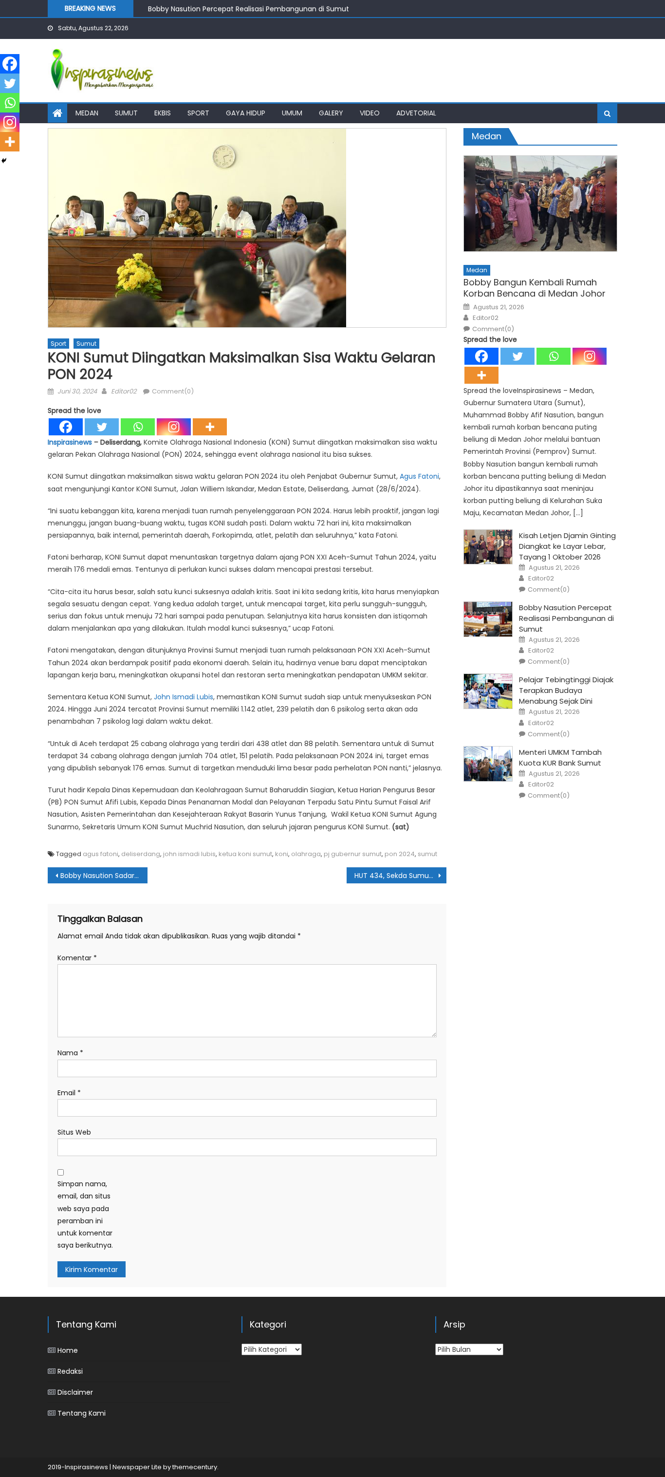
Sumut (126, 113)
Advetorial (416, 113)
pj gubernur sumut (353, 854)
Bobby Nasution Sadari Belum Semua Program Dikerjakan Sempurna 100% (104, 875)
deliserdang (140, 854)
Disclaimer (75, 1392)
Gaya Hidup (245, 113)
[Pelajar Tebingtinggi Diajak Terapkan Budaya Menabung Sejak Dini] (488, 691)
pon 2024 (400, 854)
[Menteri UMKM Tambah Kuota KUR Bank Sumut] (488, 764)
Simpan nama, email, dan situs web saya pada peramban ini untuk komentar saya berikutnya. (85, 1214)
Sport (198, 113)
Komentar (77, 958)
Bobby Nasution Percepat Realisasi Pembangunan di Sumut (248, 8)
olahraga (306, 854)
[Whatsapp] (138, 426)
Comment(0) (173, 391)
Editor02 (123, 391)
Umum (292, 113)
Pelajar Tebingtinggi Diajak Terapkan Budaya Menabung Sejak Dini (566, 690)
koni (281, 854)
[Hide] (4, 161)
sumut (427, 854)
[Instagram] (174, 426)
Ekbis (162, 113)
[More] (210, 426)
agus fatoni (100, 854)
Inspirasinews (70, 442)
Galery (331, 113)
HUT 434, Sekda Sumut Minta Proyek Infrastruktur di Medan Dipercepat (400, 875)
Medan (86, 113)
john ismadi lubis (189, 854)
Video (370, 113)
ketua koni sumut (245, 854)
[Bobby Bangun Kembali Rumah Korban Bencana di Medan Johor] (540, 203)
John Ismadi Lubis (183, 697)
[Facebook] (66, 426)
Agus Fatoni (419, 476)
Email (69, 1093)
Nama (70, 1053)
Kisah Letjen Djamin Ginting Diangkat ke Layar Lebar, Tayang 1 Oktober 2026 (567, 546)
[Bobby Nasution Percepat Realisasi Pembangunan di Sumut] (488, 619)
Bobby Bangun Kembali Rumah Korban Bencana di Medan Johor (534, 288)
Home (67, 1350)
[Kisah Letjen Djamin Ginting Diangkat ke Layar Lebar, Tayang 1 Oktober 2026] (488, 547)
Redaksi (70, 1371)
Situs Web (74, 1132)
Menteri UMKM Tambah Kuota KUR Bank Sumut (560, 757)
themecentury (194, 1467)
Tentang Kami (81, 1413)
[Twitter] (102, 426)
